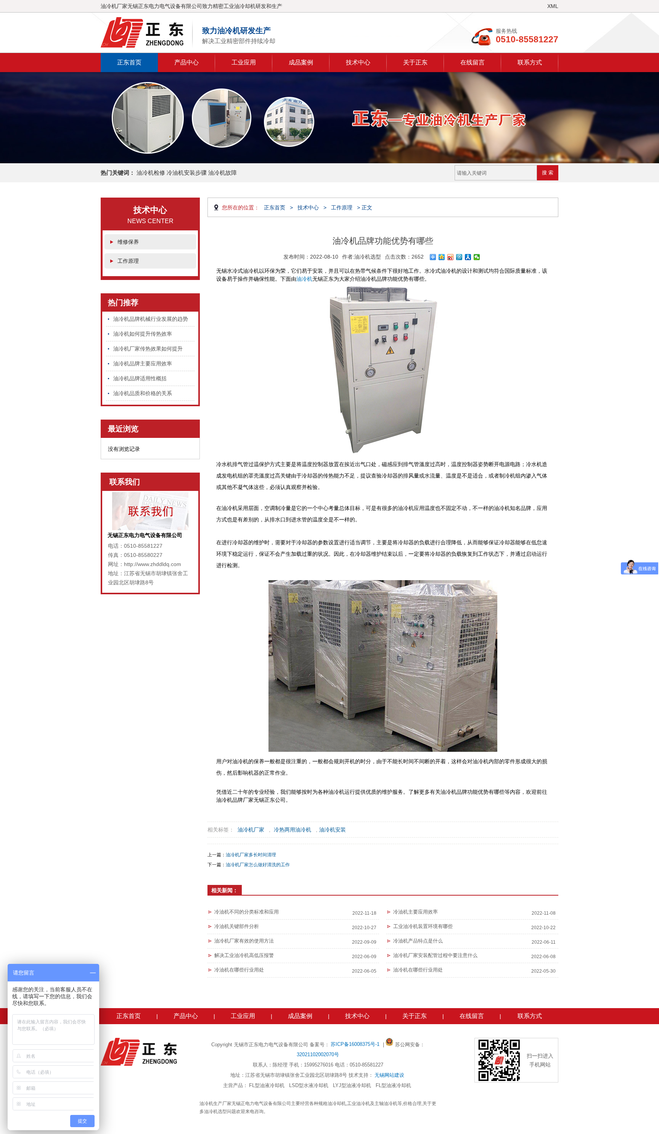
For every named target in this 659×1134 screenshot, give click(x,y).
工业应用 (243, 62)
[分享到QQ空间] (442, 257)
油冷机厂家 (251, 830)
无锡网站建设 (389, 1075)
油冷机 (304, 279)
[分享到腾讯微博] (459, 257)
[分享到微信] (477, 257)
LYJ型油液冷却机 (352, 1085)
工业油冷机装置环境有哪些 (423, 926)
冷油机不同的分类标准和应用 (246, 912)
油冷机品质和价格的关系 (142, 393)
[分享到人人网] (468, 257)
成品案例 (301, 62)
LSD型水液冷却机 (308, 1085)
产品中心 (186, 62)
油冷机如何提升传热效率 (142, 334)
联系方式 (530, 62)
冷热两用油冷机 (292, 830)
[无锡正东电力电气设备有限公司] (147, 32)
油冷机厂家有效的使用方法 (244, 941)
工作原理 (128, 261)
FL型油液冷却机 (266, 1085)
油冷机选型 (367, 257)
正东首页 (129, 62)
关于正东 (415, 62)
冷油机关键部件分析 (236, 926)
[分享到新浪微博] (450, 257)
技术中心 (358, 62)
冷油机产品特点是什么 (418, 941)
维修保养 (128, 242)
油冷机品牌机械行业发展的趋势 (150, 319)
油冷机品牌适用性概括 (140, 378)
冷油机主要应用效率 (415, 912)
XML (552, 6)
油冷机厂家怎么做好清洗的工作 (258, 864)
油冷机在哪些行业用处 (418, 970)
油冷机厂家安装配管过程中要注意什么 (435, 955)
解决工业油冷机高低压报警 (244, 955)
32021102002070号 (318, 1054)
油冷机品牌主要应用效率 (142, 363)
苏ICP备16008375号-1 (356, 1044)
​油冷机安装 (332, 830)
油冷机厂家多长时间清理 (251, 854)
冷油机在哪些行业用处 (239, 970)
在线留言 (472, 62)
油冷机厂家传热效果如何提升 (148, 349)
